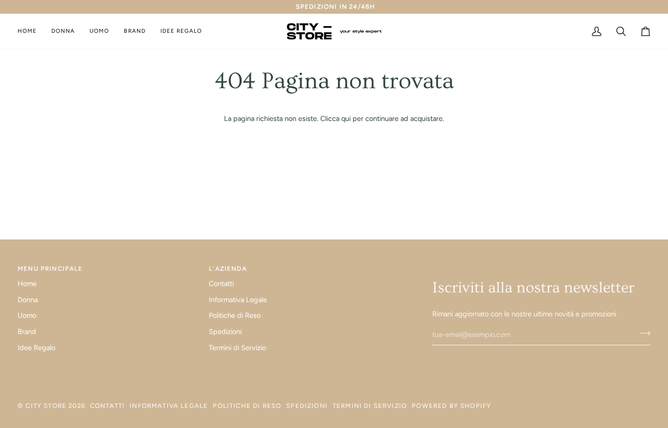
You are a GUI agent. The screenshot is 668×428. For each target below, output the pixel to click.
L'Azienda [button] (228, 268)
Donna (28, 299)
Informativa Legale (238, 299)
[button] (63, 31)
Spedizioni (225, 331)
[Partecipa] (642, 333)
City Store (46, 405)
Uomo (27, 315)
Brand (27, 331)
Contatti (221, 283)
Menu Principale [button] (50, 268)
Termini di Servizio (237, 347)
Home (27, 283)
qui (346, 118)
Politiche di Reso (235, 315)
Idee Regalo (36, 347)
